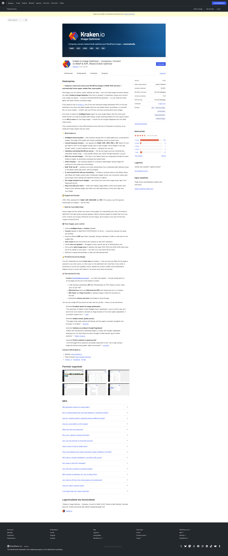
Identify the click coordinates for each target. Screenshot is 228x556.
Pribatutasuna (11, 538)
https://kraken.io (76, 354)
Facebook (76, 359)
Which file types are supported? (72, 429)
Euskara (26, 546)
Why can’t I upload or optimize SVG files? (75, 435)
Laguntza (163, 73)
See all (163, 156)
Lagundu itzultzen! (129, 14)
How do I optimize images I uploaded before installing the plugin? (83, 418)
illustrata (85, 324)
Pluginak (52, 535)
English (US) (162, 103)
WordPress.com (185, 529)
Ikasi (94, 529)
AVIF (153, 107)
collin (87, 314)
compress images (160, 107)
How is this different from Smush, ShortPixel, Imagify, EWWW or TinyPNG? (87, 452)
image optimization (160, 115)
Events (138, 532)
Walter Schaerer (80, 336)
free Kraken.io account (80, 278)
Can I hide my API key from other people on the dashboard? (82, 480)
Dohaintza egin (141, 535)
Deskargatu (160, 64)
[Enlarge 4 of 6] (81, 386)
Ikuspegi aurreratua (141, 124)
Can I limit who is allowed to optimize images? (77, 469)
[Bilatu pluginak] (26, 20)
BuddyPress (184, 538)
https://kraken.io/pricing (83, 357)
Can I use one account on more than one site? (77, 441)
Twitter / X (68, 359)
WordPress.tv (98, 538)
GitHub (83, 359)
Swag (138, 538)
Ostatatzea (10, 535)
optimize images (160, 118)
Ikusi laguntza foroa (141, 171)
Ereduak (52, 538)
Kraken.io (76, 67)
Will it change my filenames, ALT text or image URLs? (79, 474)
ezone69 (106, 345)
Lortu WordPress (219, 3)
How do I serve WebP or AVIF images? (75, 424)
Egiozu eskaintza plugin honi (144, 189)
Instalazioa (93, 73)
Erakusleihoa (54, 529)
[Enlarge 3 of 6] (127, 372)
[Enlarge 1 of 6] (81, 372)
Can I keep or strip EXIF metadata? (74, 463)
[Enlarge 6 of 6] (127, 386)
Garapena (105, 73)
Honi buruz (10, 529)
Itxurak (52, 532)
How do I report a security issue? (73, 485)
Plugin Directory (12, 9)
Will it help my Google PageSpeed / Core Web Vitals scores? (82, 457)
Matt (182, 532)
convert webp (161, 111)
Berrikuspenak (81, 73)
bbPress (183, 535)
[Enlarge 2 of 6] (104, 372)
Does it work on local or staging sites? (75, 446)
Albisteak (10, 532)
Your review (138, 156)
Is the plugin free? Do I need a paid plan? (75, 491)
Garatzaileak (97, 535)
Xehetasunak (68, 73)
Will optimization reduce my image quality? (76, 407)
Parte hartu (139, 529)
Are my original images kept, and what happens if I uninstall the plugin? (85, 413)
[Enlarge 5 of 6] (104, 386)
